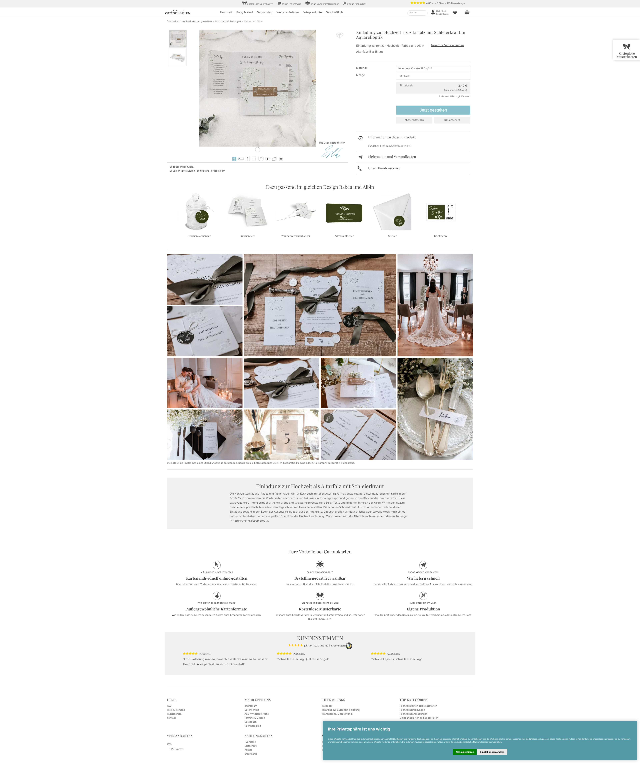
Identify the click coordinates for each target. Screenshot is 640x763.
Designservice (452, 120)
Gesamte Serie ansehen (447, 45)
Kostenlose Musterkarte (257, 3)
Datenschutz (251, 710)
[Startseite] (191, 12)
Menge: (361, 75)
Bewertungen (458, 3)
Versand (465, 97)
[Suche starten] (425, 13)
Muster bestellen (414, 120)
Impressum (250, 706)
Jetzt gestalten (433, 110)
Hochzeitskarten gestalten (197, 22)
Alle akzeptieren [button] (465, 751)
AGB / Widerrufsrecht (256, 714)
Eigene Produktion (354, 3)
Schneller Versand (289, 3)
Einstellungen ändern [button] (492, 751)
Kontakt (171, 718)
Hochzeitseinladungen (228, 22)
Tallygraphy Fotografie (327, 463)
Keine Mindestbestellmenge (322, 3)
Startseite (172, 22)
